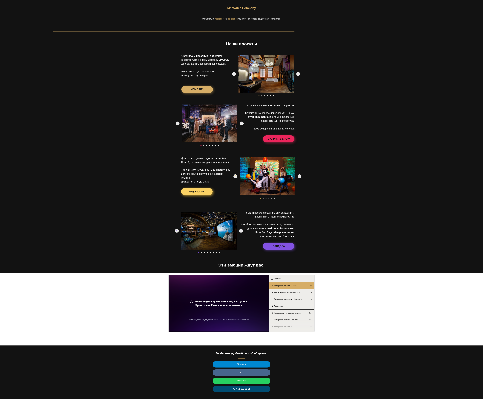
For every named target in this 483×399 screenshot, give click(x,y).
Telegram (241, 364)
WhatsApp (241, 381)
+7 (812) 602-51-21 (241, 389)
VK (241, 372)
